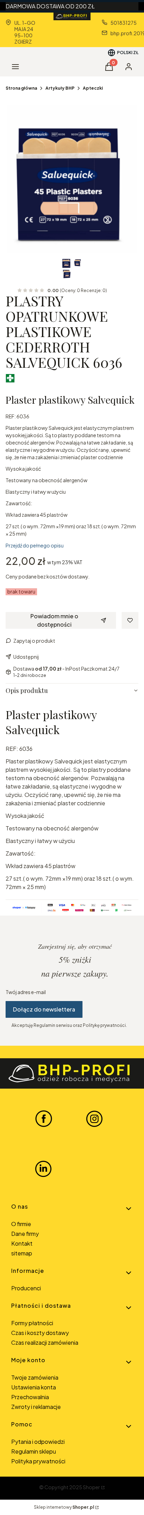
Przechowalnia (30, 1397)
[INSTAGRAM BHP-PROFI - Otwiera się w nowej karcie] (94, 1118)
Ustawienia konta (33, 1387)
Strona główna (21, 88)
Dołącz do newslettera (44, 1009)
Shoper (91, 1487)
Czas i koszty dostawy (40, 1332)
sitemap (21, 1253)
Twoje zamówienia (34, 1377)
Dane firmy (25, 1233)
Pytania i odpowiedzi (38, 1441)
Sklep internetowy (64, 1507)
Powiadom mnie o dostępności (54, 620)
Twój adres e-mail (26, 992)
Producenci (26, 1288)
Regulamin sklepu (33, 1451)
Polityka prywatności (38, 1461)
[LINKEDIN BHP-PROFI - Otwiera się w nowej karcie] (43, 1169)
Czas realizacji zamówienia (44, 1342)
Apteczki (93, 88)
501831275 (123, 23)
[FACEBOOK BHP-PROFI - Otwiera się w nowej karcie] (43, 1118)
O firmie (21, 1223)
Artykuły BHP (59, 88)
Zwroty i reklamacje (36, 1406)
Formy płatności (32, 1323)
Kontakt (22, 1243)
